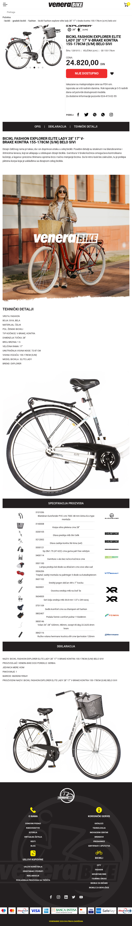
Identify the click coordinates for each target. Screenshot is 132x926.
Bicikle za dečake (99, 883)
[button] (26, 67)
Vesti (33, 841)
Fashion (99, 870)
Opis (38, 126)
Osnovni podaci (33, 823)
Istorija (33, 832)
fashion (32, 20)
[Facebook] (51, 896)
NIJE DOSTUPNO (86, 73)
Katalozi (99, 823)
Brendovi (99, 837)
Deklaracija (57, 126)
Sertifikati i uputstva (99, 846)
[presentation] (6, 47)
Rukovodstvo (33, 828)
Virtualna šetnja (33, 837)
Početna (7, 17)
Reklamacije (33, 876)
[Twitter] (73, 896)
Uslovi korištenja (33, 867)
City (99, 865)
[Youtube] (81, 896)
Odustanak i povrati (33, 871)
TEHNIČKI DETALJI (85, 126)
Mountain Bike (99, 874)
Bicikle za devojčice (99, 888)
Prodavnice (99, 841)
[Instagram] (58, 896)
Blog (33, 846)
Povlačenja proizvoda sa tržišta (33, 880)
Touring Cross (99, 879)
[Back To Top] (123, 917)
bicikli (7, 20)
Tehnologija (99, 828)
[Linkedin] (66, 896)
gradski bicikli (19, 20)
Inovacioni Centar (99, 832)
